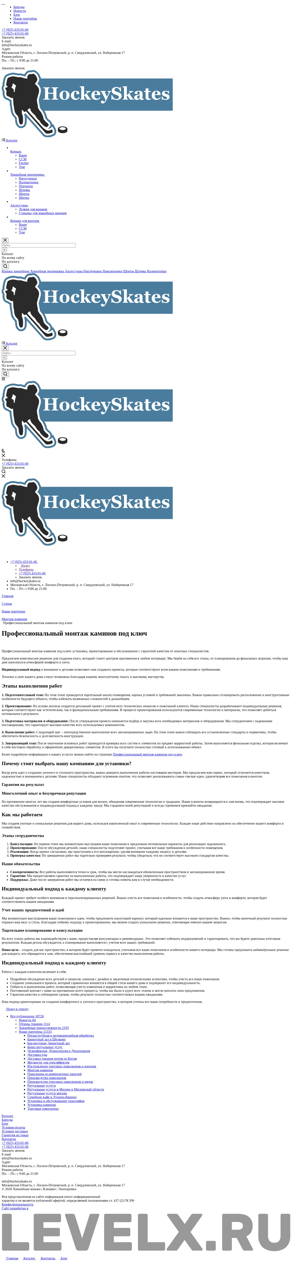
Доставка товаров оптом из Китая (52, 1058)
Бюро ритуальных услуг (45, 1047)
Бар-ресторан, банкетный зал (48, 1043)
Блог (5, 1123)
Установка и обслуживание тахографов (55, 1101)
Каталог (7, 1116)
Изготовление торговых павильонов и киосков (61, 1066)
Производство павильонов (46, 1078)
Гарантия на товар (15, 1135)
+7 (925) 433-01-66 (15, 29)
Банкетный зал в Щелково (46, 1039)
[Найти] (5, 266)
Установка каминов (41, 1105)
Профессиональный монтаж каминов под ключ (147, 754)
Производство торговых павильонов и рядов (60, 1081)
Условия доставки (15, 1131)
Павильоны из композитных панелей (54, 1074)
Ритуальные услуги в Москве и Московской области (65, 1089)
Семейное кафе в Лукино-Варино (52, 1097)
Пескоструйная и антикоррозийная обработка (60, 1035)
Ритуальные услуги (41, 1085)
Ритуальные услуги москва (47, 1093)
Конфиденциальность (17, 1204)
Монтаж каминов (40, 1070)
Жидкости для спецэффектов (48, 1062)
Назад (25, 565)
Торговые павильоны (43, 1108)
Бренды (7, 1120)
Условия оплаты (13, 1127)
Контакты (9, 1139)
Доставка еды (37, 1055)
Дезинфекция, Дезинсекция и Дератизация (58, 1051)
